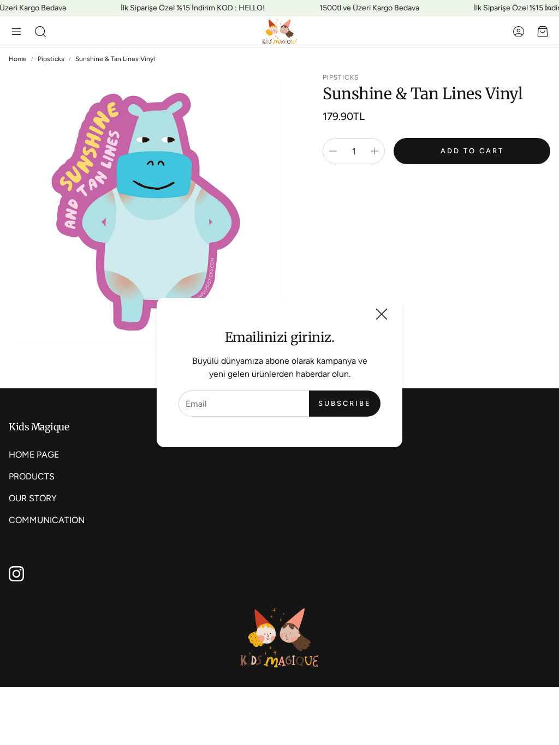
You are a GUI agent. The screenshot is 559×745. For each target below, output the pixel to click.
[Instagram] (16, 573)
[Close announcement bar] (548, 8)
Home (18, 59)
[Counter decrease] (333, 151)
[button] (16, 31)
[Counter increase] (374, 151)
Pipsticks (51, 59)
